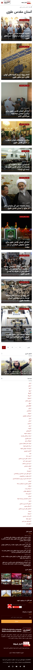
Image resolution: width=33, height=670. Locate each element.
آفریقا (29, 393)
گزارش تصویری (27, 451)
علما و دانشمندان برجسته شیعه (24, 499)
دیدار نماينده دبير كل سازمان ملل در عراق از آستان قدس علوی (16, 207)
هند (30, 453)
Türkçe (14, 653)
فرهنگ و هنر (28, 441)
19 (12, 347)
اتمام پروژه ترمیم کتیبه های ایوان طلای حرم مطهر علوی (16, 76)
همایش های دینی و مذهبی (25, 509)
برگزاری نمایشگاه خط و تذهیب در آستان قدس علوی (17, 141)
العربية (22, 653)
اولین (28, 347)
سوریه (29, 413)
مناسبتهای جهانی (27, 491)
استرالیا (29, 514)
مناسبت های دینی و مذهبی (25, 458)
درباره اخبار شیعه (25, 648)
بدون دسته (28, 456)
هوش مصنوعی (27, 466)
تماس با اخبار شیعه (17, 648)
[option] (16, 366)
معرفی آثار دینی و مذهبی (25, 504)
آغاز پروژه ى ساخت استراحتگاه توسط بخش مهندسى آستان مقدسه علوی (17, 298)
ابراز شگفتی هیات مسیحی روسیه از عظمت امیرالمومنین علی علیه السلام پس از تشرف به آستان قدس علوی (16, 270)
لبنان (30, 421)
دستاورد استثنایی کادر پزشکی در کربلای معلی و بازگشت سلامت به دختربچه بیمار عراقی (16, 373)
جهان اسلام (28, 401)
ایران (29, 408)
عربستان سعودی (27, 416)
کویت (29, 428)
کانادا (30, 501)
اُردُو (10, 653)
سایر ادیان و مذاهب (26, 463)
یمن (30, 418)
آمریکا (29, 396)
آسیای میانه (28, 494)
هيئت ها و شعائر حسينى (25, 443)
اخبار (30, 383)
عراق (30, 403)
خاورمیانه (29, 471)
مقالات (29, 486)
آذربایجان (28, 431)
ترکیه (30, 468)
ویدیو (30, 481)
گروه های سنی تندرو (26, 521)
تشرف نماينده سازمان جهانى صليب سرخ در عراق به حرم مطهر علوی (16, 36)
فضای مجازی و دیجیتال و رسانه (24, 484)
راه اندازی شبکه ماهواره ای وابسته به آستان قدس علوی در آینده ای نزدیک (17, 167)
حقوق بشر (28, 524)
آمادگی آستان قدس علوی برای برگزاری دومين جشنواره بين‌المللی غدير (17, 113)
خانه (30, 7)
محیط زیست (28, 489)
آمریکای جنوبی (27, 506)
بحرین (29, 423)
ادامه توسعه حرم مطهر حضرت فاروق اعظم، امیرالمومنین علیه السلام (17, 337)
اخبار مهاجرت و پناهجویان (25, 476)
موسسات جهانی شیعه (26, 448)
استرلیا (29, 398)
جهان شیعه (28, 519)
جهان (29, 386)
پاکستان (29, 411)
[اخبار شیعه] (25, 2)
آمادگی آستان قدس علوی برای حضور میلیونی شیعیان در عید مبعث (17, 245)
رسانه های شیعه (27, 446)
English (18, 653)
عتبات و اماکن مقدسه (26, 436)
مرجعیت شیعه (27, 433)
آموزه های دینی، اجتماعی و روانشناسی (22, 473)
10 (19, 347)
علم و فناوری (28, 438)
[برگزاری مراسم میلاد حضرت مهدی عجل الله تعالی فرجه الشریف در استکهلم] (16, 576)
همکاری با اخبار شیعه (8, 648)
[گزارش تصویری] (27, 584)
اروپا (30, 391)
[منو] (2, 3)
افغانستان (28, 406)
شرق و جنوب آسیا (27, 461)
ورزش (29, 496)
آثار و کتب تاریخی (27, 516)
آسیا (30, 388)
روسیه (29, 511)
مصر (30, 426)
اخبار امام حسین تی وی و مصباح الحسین (22, 478)
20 (8, 347)
